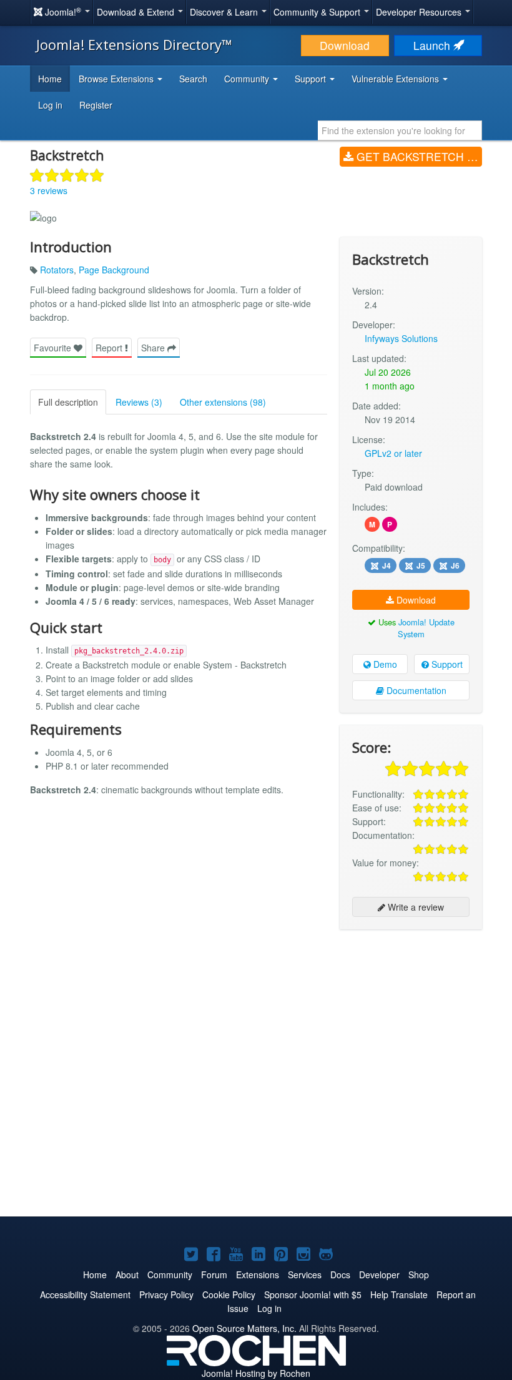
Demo (384, 664)
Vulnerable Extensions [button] (396, 78)
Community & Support (318, 12)
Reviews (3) (139, 402)
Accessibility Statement (85, 1294)
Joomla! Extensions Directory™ (134, 44)
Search (193, 78)
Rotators (57, 269)
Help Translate (399, 1294)
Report (110, 347)
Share (154, 347)
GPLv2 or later (393, 453)
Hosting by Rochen (256, 1373)
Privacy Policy (166, 1294)
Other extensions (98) (223, 402)
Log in (50, 105)
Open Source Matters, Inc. (244, 1328)
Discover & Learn (225, 12)
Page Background (114, 269)
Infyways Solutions (401, 338)
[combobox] (400, 130)
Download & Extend (137, 12)
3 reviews (48, 190)
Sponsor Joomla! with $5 (313, 1294)
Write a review (414, 907)
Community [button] (248, 78)
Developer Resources (420, 12)
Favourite (54, 347)
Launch (433, 45)
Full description (68, 402)
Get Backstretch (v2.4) (417, 156)
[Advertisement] (411, 1020)
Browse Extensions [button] (117, 78)
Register (95, 105)
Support (446, 664)
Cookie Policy (228, 1294)
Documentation (415, 690)
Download (345, 45)
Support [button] (311, 78)
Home (50, 78)
